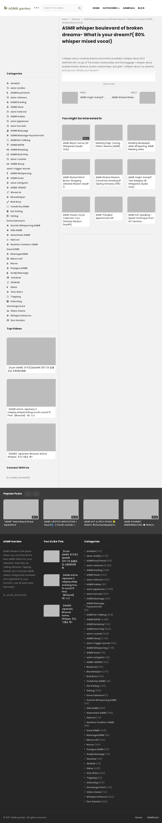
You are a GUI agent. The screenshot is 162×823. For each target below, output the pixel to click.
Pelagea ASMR (18, 268)
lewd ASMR (13, 249)
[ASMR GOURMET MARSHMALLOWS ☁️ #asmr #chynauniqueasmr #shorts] (141, 509)
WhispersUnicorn (20, 315)
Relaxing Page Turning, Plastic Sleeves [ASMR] (108, 144)
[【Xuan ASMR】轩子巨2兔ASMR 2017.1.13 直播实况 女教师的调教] (31, 351)
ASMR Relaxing (19, 149)
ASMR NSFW (17, 144)
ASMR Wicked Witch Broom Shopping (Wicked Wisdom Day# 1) (76, 182)
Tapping (15, 296)
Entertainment (16, 220)
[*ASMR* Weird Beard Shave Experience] (21, 509)
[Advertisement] (31, 41)
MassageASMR (19, 254)
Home (65, 19)
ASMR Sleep (17, 163)
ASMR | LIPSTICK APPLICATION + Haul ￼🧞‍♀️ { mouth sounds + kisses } (60, 523)
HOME (96, 8)
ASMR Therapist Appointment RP (105, 216)
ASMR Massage (19, 130)
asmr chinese (18, 97)
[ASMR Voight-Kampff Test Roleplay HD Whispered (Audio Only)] (84, 101)
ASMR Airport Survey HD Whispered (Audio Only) (75, 146)
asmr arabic (17, 88)
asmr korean (18, 126)
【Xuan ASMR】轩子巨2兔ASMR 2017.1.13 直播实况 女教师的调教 (70, 559)
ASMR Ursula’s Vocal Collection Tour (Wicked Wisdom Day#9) (73, 219)
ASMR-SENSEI (18, 187)
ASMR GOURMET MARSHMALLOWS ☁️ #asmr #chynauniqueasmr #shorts (140, 523)
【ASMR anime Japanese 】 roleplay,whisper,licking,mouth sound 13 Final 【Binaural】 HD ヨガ (29, 412)
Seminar (15, 277)
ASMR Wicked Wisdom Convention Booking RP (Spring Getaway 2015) (108, 180)
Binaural (15, 192)
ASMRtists (129, 8)
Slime (13, 287)
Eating (14, 216)
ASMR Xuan (17, 178)
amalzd (14, 83)
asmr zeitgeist (19, 182)
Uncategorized (16, 306)
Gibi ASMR (16, 230)
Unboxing (16, 301)
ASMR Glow (16, 107)
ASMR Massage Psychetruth (27, 135)
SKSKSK (15, 282)
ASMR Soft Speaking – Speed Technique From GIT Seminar (141, 218)
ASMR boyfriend (20, 92)
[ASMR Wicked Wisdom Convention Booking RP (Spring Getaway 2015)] (133, 101)
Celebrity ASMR (19, 206)
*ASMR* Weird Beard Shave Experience (19, 523)
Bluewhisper (17, 197)
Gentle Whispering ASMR (25, 225)
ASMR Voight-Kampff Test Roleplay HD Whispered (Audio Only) (140, 182)
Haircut (14, 239)
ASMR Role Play (19, 154)
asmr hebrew (18, 111)
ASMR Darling (18, 102)
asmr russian (18, 159)
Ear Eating (16, 211)
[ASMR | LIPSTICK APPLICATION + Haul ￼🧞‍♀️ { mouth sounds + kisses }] (61, 509)
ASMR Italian (17, 116)
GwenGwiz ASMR (20, 235)
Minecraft (16, 258)
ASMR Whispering (20, 173)
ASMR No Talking (20, 140)
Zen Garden (17, 320)
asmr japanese (19, 121)
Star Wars (16, 291)
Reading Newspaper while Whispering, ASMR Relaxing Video (141, 146)
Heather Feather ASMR (24, 244)
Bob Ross (15, 201)
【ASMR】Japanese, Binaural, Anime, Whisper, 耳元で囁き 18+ (27, 455)
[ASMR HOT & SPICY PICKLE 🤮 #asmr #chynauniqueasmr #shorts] (101, 509)
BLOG (141, 8)
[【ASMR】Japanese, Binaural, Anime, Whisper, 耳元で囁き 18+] (31, 437)
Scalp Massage (19, 272)
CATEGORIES (110, 8)
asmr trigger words (18, 168)
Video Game (17, 310)
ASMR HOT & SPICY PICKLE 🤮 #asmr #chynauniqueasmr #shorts (99, 523)
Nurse (14, 263)
